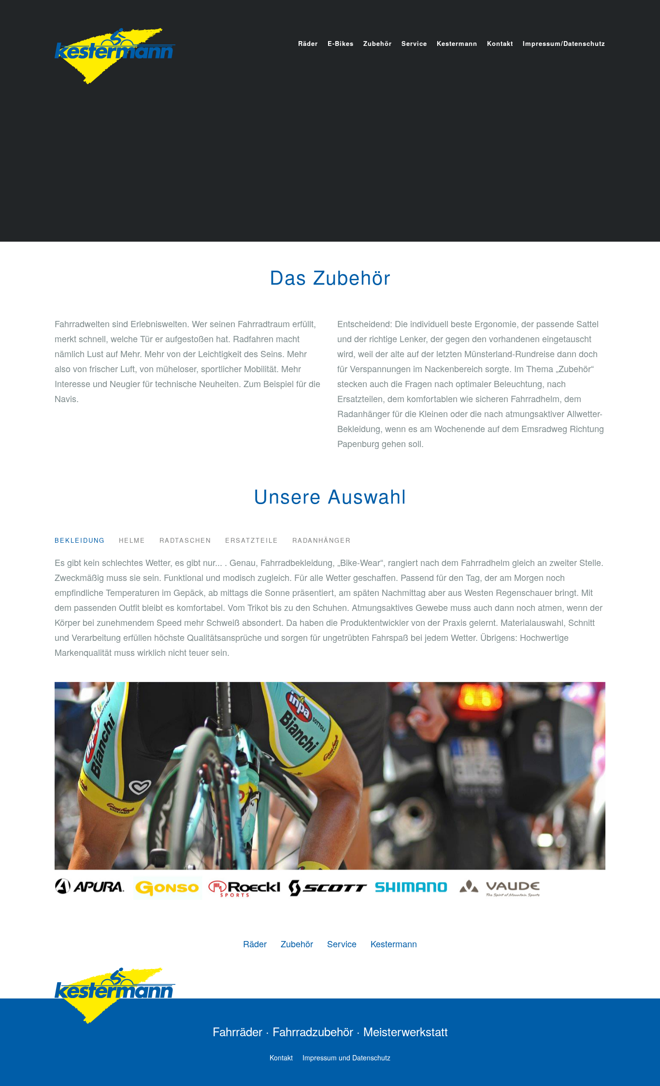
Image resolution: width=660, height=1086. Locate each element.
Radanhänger (321, 540)
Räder (308, 43)
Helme (132, 540)
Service (414, 43)
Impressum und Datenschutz (346, 1057)
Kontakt (500, 43)
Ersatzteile (251, 540)
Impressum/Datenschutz (564, 43)
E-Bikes (341, 43)
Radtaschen (185, 540)
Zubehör (377, 43)
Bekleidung (80, 540)
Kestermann (457, 43)
